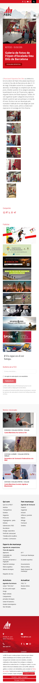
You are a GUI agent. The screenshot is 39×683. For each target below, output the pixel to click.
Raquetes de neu (8, 574)
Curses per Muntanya (27, 555)
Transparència (7, 510)
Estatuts (5, 512)
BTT (22, 552)
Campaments (7, 596)
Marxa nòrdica (25, 567)
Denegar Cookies (19, 680)
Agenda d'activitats (9, 583)
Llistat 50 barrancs (8, 602)
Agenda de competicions (11, 547)
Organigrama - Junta (9, 520)
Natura (23, 518)
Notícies (8, 47)
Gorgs (5, 591)
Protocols (6, 518)
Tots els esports (8, 550)
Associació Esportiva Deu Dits (14, 79)
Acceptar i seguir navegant (20, 677)
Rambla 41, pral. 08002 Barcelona (8, 638)
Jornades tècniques (8, 599)
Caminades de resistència (7, 556)
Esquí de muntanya (8, 564)
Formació (24, 523)
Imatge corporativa (9, 531)
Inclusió (23, 512)
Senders (23, 525)
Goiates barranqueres (9, 604)
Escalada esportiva (14, 64)
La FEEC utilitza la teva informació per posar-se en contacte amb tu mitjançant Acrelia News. (17, 387)
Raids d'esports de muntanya (26, 570)
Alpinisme (6, 552)
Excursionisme (25, 564)
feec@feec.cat (26, 637)
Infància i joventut (26, 515)
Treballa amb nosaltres (10, 536)
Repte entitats (7, 594)
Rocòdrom (6, 528)
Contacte (24, 651)
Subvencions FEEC (8, 525)
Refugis (23, 520)
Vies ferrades (7, 607)
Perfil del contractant (9, 533)
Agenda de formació (28, 505)
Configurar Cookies (29, 673)
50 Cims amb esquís (9, 588)
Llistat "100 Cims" (8, 586)
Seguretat (24, 510)
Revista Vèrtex (25, 586)
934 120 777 (6, 646)
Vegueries (6, 515)
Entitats (5, 523)
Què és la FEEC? (8, 505)
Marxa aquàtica (7, 567)
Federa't (23, 507)
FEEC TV (23, 583)
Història (5, 507)
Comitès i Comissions (9, 539)
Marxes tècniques (8, 569)
